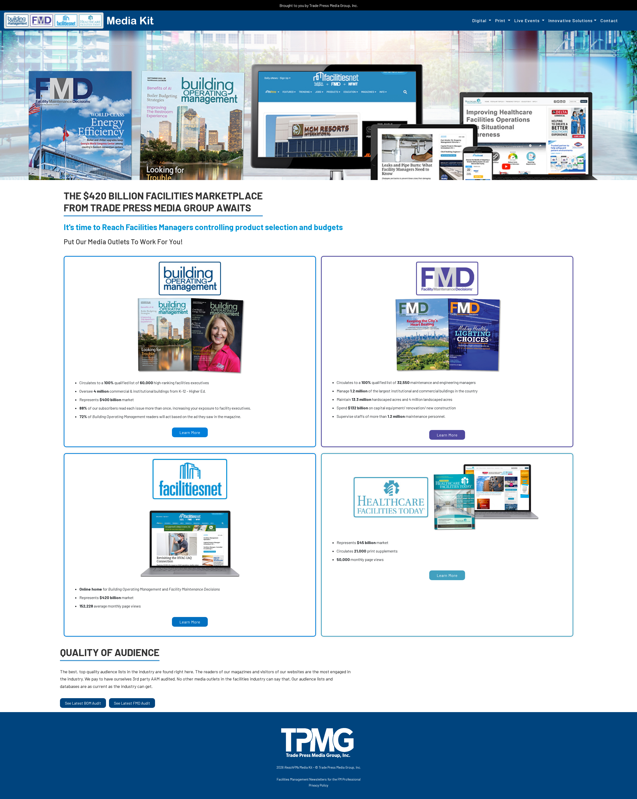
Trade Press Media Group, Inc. (340, 767)
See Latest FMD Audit (132, 703)
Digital (480, 20)
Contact (609, 20)
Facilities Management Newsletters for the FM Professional (319, 779)
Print (501, 20)
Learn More (189, 432)
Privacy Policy (318, 785)
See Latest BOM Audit (83, 703)
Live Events (527, 20)
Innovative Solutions (570, 20)
